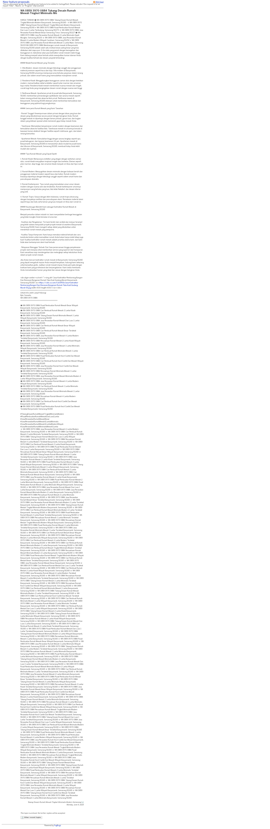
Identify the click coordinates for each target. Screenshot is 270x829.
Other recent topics (32, 817)
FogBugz (57, 825)
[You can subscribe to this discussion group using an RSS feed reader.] (94, 2)
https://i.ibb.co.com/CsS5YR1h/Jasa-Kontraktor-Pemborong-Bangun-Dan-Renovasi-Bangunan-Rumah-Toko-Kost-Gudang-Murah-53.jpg (49, 285)
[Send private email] (82, 802)
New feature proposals (16, 2)
